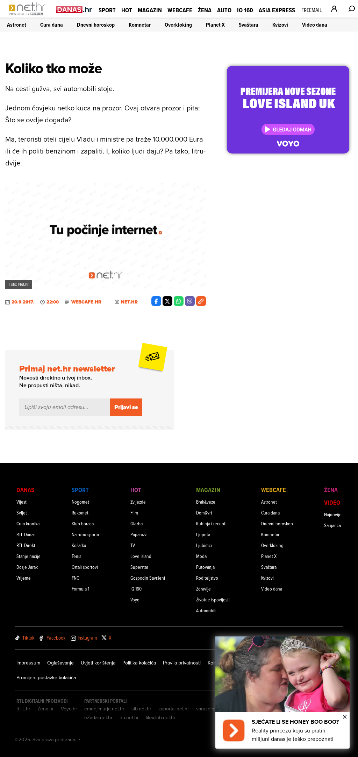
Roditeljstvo (207, 577)
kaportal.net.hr (173, 708)
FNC (75, 577)
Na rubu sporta (85, 534)
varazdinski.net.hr (215, 708)
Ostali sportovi (85, 567)
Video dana (314, 25)
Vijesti (22, 501)
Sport (107, 10)
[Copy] (201, 301)
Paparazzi (139, 534)
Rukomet (80, 512)
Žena (205, 10)
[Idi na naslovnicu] (29, 16)
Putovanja (205, 567)
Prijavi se (126, 407)
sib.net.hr (141, 708)
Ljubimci (204, 545)
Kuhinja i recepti (211, 523)
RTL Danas (25, 534)
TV (132, 545)
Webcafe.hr (86, 302)
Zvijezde (138, 501)
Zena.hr (45, 708)
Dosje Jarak (27, 567)
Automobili (206, 610)
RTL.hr (23, 708)
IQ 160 (245, 10)
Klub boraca (83, 523)
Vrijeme (23, 577)
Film (134, 512)
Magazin (150, 10)
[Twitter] (167, 301)
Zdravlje (203, 588)
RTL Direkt (25, 545)
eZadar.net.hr (98, 717)
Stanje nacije (28, 556)
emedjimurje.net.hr (104, 708)
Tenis (76, 556)
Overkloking (178, 25)
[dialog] (282, 692)
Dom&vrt (204, 512)
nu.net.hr (129, 717)
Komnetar (140, 25)
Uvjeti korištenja (98, 662)
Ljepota (203, 534)
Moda (201, 556)
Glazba (136, 523)
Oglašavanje (60, 662)
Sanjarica (332, 525)
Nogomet (80, 501)
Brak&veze (205, 501)
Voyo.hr (69, 708)
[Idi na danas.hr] (74, 9)
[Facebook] (156, 301)
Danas (25, 489)
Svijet (21, 512)
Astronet (16, 25)
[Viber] (190, 301)
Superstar (139, 567)
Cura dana (51, 25)
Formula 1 (80, 588)
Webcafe (179, 10)
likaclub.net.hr (161, 717)
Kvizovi (280, 25)
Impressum (28, 662)
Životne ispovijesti (213, 599)
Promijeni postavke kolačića (46, 677)
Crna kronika (28, 523)
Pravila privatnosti (182, 662)
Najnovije (333, 514)
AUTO (224, 10)
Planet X (215, 25)
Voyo (134, 599)
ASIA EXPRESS (277, 10)
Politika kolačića (139, 662)
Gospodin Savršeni (147, 577)
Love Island (140, 556)
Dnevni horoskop (96, 25)
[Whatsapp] (179, 301)
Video (332, 502)
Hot (126, 10)
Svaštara (248, 25)
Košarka (79, 545)
